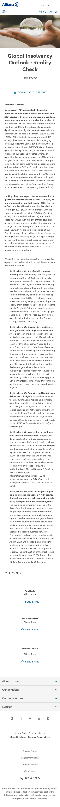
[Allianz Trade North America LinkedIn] (12, 718)
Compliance (30, 771)
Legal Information (30, 757)
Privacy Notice (30, 751)
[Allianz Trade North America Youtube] (30, 718)
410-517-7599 (32, 778)
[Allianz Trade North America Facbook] (48, 718)
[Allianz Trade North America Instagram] (39, 718)
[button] (49, 5)
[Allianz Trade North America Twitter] (21, 718)
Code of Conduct (30, 764)
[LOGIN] (43, 5)
